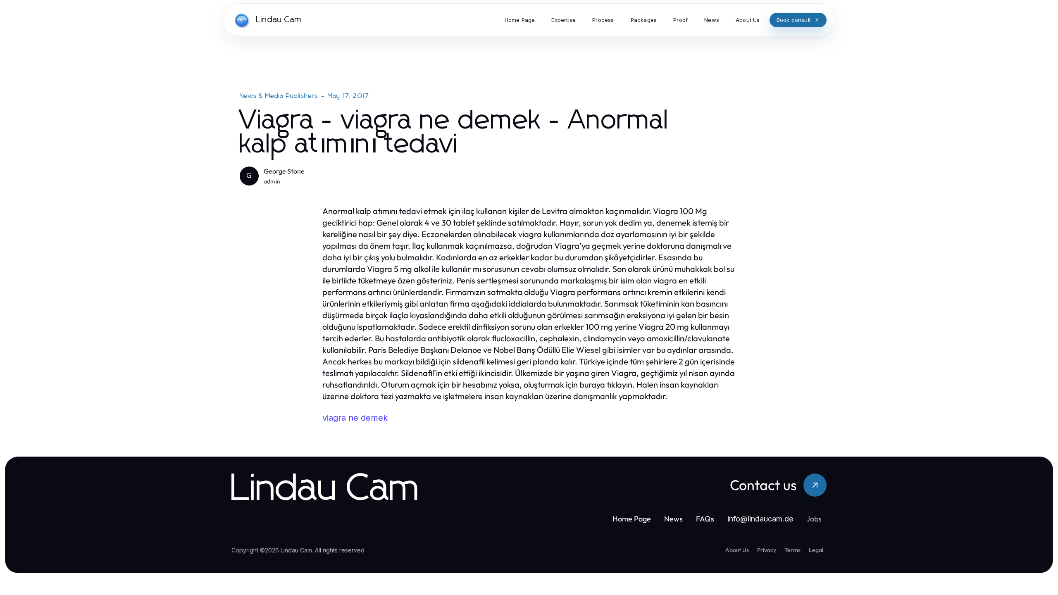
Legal (816, 550)
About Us (737, 550)
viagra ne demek (355, 418)
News (673, 519)
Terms (792, 550)
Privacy (766, 550)
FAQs (705, 519)
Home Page (631, 519)
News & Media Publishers (279, 96)
